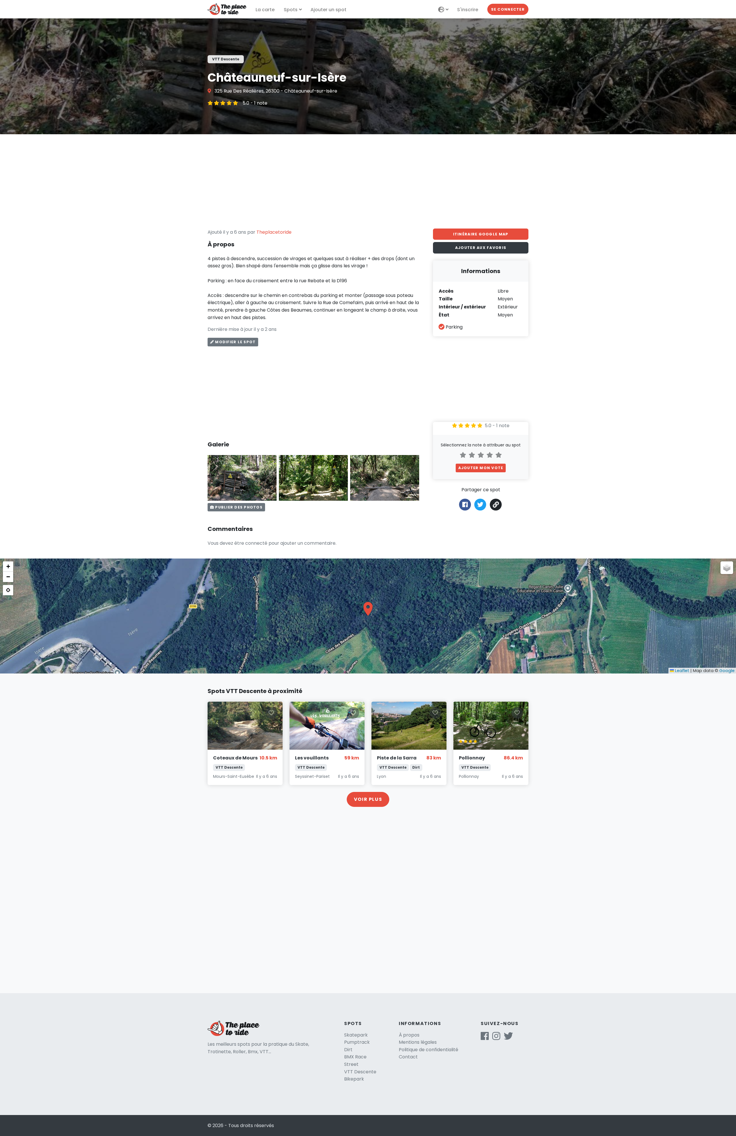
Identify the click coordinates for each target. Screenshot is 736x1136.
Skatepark (356, 1035)
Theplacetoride (274, 232)
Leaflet (681, 670)
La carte (265, 9)
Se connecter (508, 9)
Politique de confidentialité (428, 1049)
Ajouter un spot (328, 9)
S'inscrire (467, 9)
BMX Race (355, 1057)
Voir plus (368, 799)
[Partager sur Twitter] (480, 504)
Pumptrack (357, 1042)
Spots (291, 9)
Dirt (348, 1049)
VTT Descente (360, 1071)
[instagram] (496, 1038)
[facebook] (485, 1038)
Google (727, 670)
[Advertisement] (367, 181)
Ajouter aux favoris (480, 247)
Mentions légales (418, 1042)
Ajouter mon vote (480, 467)
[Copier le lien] (496, 504)
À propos (409, 1035)
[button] (368, 609)
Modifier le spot (235, 341)
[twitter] (508, 1038)
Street (351, 1064)
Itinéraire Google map (481, 234)
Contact (408, 1057)
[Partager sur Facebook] (465, 504)
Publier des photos (238, 507)
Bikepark (354, 1079)
